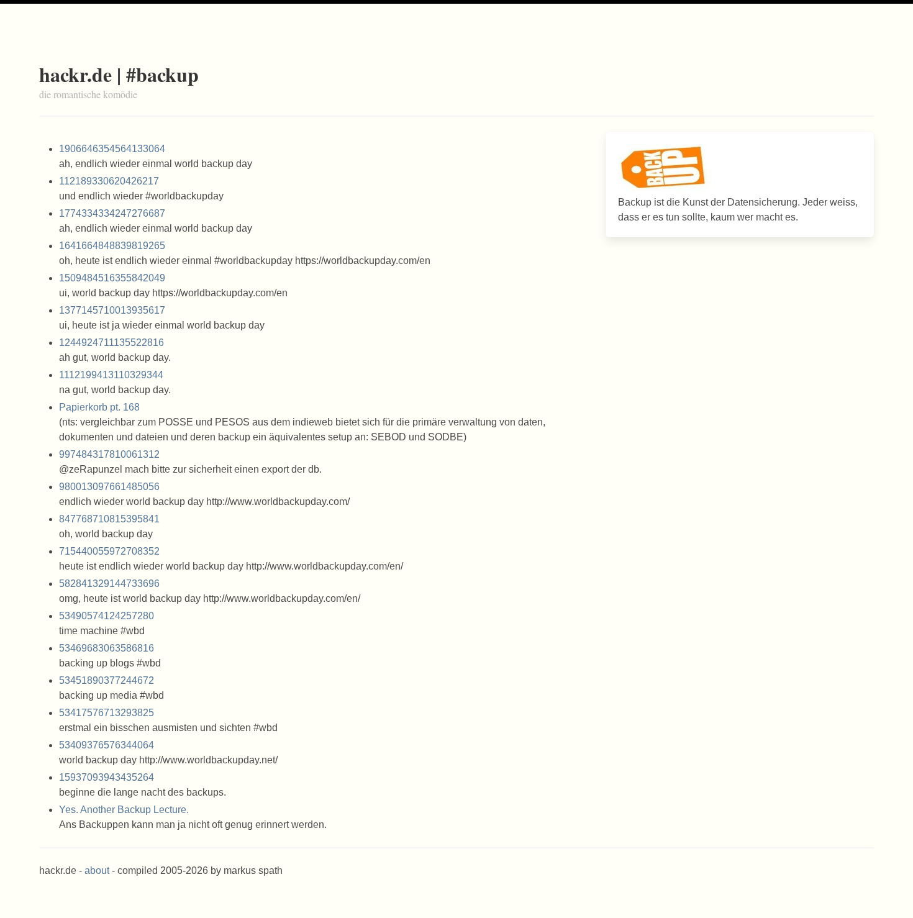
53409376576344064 (106, 745)
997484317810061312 (109, 454)
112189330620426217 (109, 181)
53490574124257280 (106, 616)
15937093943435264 (106, 777)
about (96, 870)
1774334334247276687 (112, 213)
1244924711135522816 (111, 342)
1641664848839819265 (112, 245)
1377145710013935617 (112, 310)
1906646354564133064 (112, 148)
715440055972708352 (109, 551)
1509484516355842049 (112, 278)
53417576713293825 (106, 712)
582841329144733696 (109, 583)
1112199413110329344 (111, 375)
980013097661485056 (109, 486)
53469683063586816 (106, 648)
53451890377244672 (106, 680)
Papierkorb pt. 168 (99, 407)
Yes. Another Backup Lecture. (124, 809)
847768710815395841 (109, 519)
